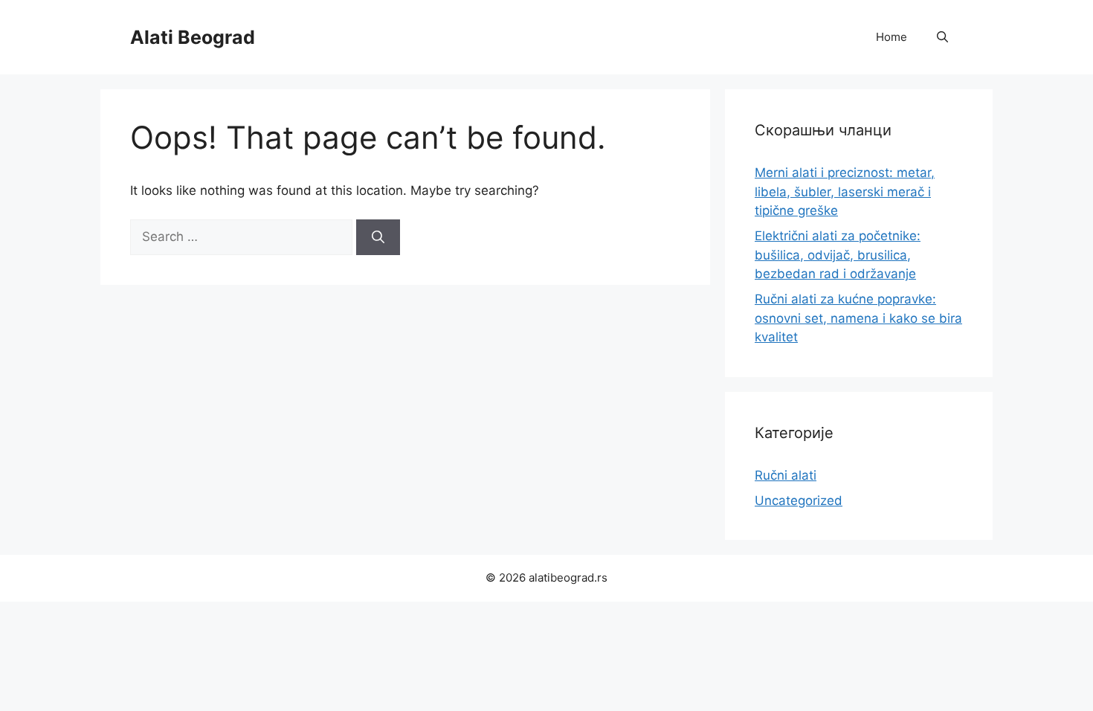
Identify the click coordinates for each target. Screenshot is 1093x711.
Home (891, 37)
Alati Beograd (192, 37)
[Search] (378, 237)
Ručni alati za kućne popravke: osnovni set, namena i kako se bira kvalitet (858, 318)
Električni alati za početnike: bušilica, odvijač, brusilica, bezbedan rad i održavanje (837, 254)
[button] (942, 37)
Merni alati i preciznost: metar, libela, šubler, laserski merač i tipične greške (845, 191)
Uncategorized (798, 500)
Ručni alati (785, 475)
